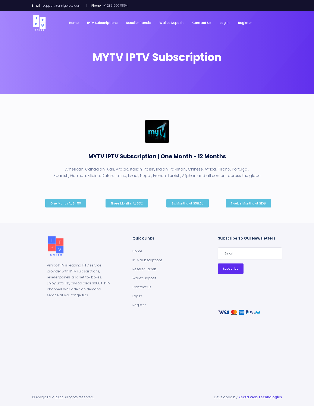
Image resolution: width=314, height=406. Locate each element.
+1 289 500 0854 (115, 5)
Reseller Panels (138, 23)
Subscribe (230, 268)
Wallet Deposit (171, 23)
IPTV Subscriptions (102, 23)
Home (74, 23)
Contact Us (201, 23)
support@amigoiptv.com (62, 5)
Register (245, 23)
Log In (225, 23)
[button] (65, 203)
